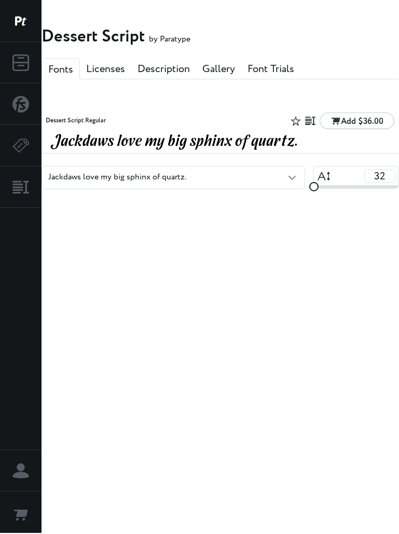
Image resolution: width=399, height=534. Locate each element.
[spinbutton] (379, 176)
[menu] (21, 125)
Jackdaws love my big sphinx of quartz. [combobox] (117, 177)
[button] (292, 177)
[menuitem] (21, 62)
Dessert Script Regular (76, 120)
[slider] (314, 186)
